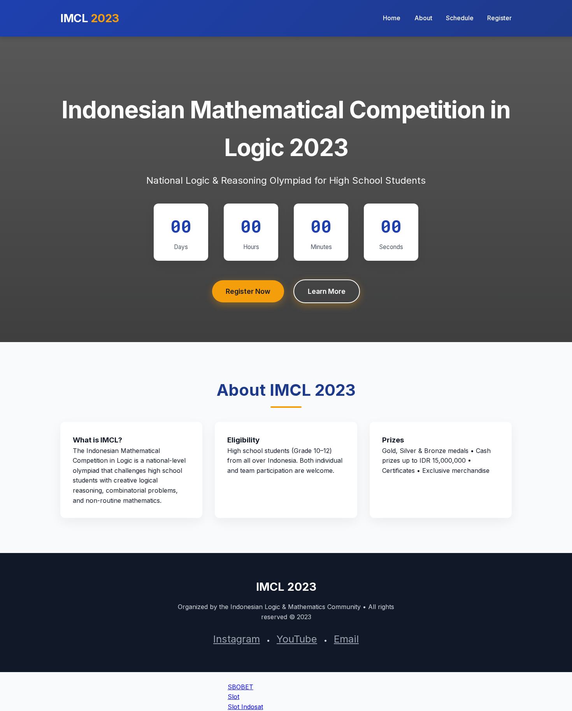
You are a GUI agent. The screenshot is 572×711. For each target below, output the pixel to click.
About (423, 18)
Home (391, 18)
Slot (233, 696)
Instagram (236, 639)
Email (346, 639)
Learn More (327, 291)
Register (499, 18)
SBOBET (240, 687)
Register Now (248, 291)
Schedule (460, 18)
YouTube (297, 639)
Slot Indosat (245, 707)
